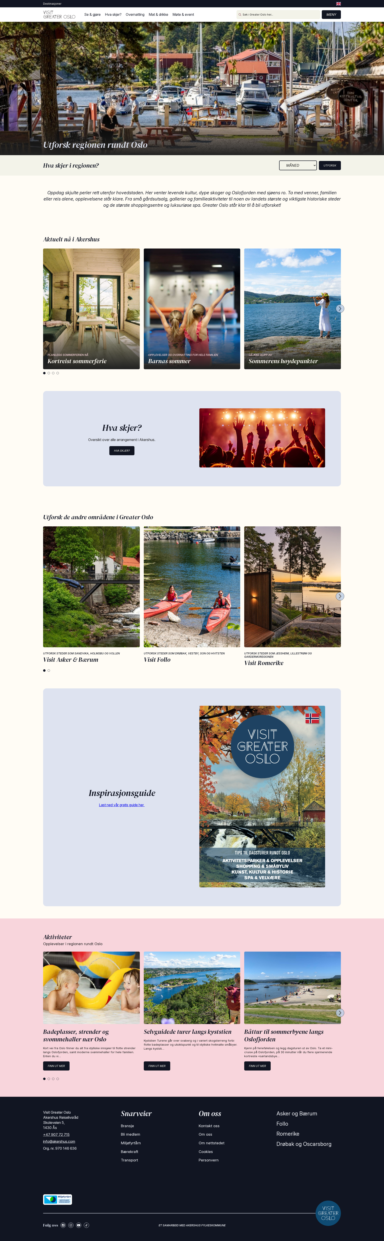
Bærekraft (129, 1151)
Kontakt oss (209, 1126)
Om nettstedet (211, 1143)
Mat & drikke (158, 14)
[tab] (44, 373)
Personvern (209, 1160)
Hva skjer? (113, 14)
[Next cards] (340, 308)
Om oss (205, 1134)
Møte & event (183, 14)
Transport (129, 1160)
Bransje (127, 1126)
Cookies (206, 1151)
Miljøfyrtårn (131, 1143)
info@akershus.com (59, 1141)
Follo (282, 1124)
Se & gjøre (92, 14)
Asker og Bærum (296, 1113)
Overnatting (135, 14)
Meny (331, 14)
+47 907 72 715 (56, 1134)
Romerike (287, 1134)
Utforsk (330, 165)
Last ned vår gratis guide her (122, 805)
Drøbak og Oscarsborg (304, 1144)
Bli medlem (130, 1134)
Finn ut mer (56, 1066)
